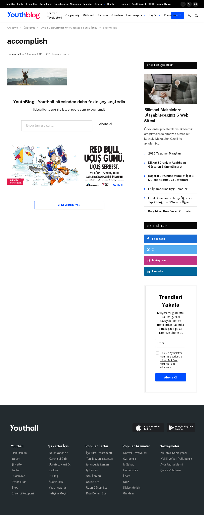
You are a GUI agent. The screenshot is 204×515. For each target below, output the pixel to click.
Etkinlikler (31, 4)
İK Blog (53, 476)
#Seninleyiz (56, 481)
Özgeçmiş (72, 15)
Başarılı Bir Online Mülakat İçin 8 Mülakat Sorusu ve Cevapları (171, 177)
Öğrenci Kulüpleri (23, 493)
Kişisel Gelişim (132, 487)
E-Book (54, 470)
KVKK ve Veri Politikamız (176, 458)
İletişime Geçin (58, 493)
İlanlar (20, 4)
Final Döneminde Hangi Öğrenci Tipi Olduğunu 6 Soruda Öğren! (170, 200)
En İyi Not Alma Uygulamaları (168, 189)
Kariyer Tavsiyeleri (54, 15)
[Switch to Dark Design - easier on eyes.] (189, 15)
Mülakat (88, 15)
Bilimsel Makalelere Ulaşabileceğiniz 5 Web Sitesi (166, 115)
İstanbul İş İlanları (97, 464)
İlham (126, 476)
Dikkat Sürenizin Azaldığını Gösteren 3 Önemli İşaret (167, 164)
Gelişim (102, 15)
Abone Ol (170, 377)
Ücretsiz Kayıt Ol (60, 464)
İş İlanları (92, 470)
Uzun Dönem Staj (97, 487)
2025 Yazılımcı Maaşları (164, 153)
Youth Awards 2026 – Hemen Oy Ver (151, 4)
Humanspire (134, 15)
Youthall (16, 54)
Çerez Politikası (170, 470)
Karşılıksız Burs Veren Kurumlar (170, 211)
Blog (15, 487)
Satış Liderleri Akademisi (67, 4)
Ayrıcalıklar (45, 4)
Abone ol (105, 124)
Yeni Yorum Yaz (69, 205)
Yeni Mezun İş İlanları (99, 458)
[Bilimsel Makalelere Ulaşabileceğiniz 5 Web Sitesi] (170, 89)
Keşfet (153, 15)
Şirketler (10, 4)
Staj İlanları (93, 476)
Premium (125, 4)
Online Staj (93, 481)
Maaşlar (87, 4)
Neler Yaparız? (58, 453)
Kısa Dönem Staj (96, 493)
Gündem (117, 15)
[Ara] (196, 15)
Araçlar (98, 4)
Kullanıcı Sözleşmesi (173, 453)
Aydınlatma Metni (171, 464)
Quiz (126, 481)
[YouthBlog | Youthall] (23, 15)
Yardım (16, 458)
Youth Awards (58, 487)
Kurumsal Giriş (58, 458)
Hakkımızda (19, 453)
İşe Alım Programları (99, 453)
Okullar (111, 4)
